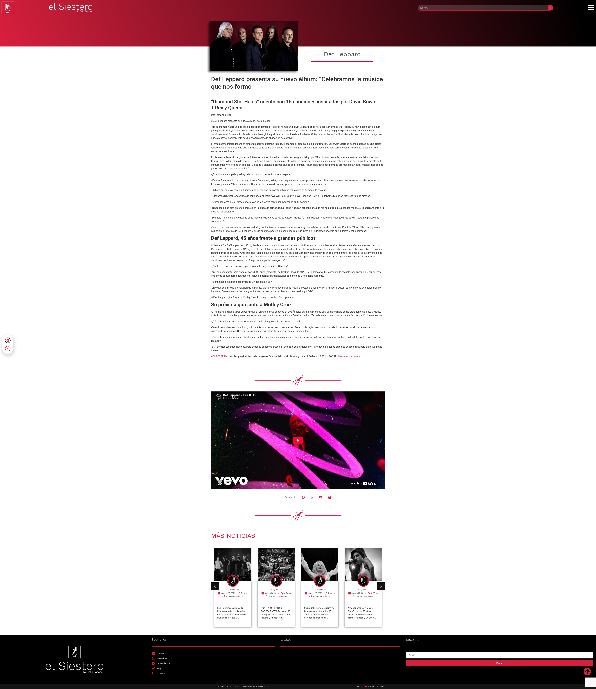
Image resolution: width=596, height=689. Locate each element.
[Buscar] (550, 7)
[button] (303, 497)
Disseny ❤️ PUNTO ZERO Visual (371, 686)
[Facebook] (7, 340)
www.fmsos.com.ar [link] (350, 356)
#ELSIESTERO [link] (219, 356)
